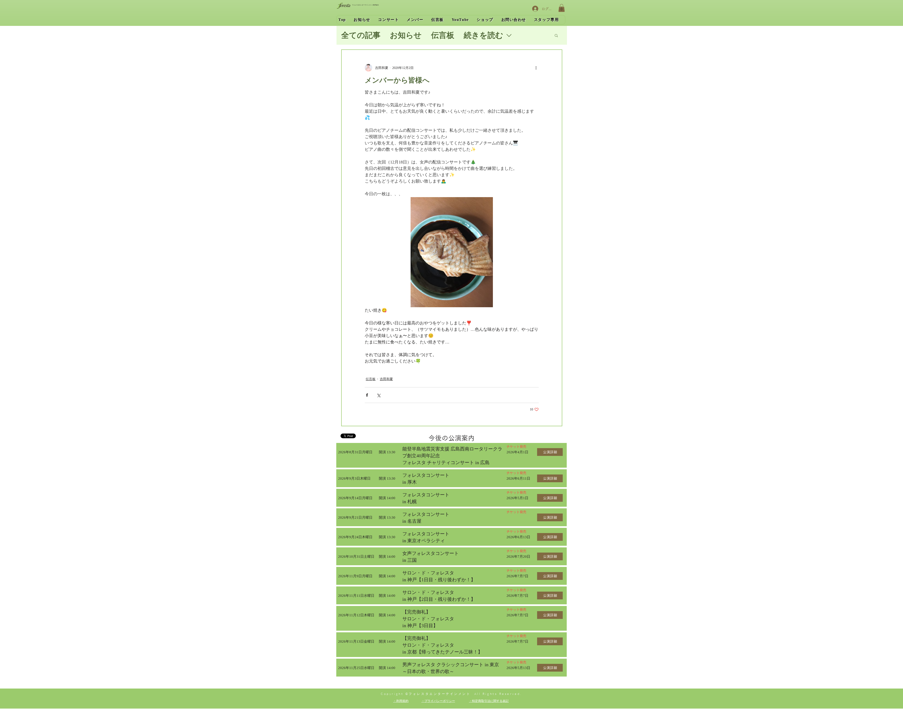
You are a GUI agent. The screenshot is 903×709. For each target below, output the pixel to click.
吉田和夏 (386, 379)
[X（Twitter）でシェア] (378, 395)
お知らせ (406, 35)
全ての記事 (360, 35)
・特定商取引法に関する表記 (489, 701)
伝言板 (442, 35)
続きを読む (483, 35)
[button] (561, 8)
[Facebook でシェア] (367, 395)
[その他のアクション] (536, 68)
